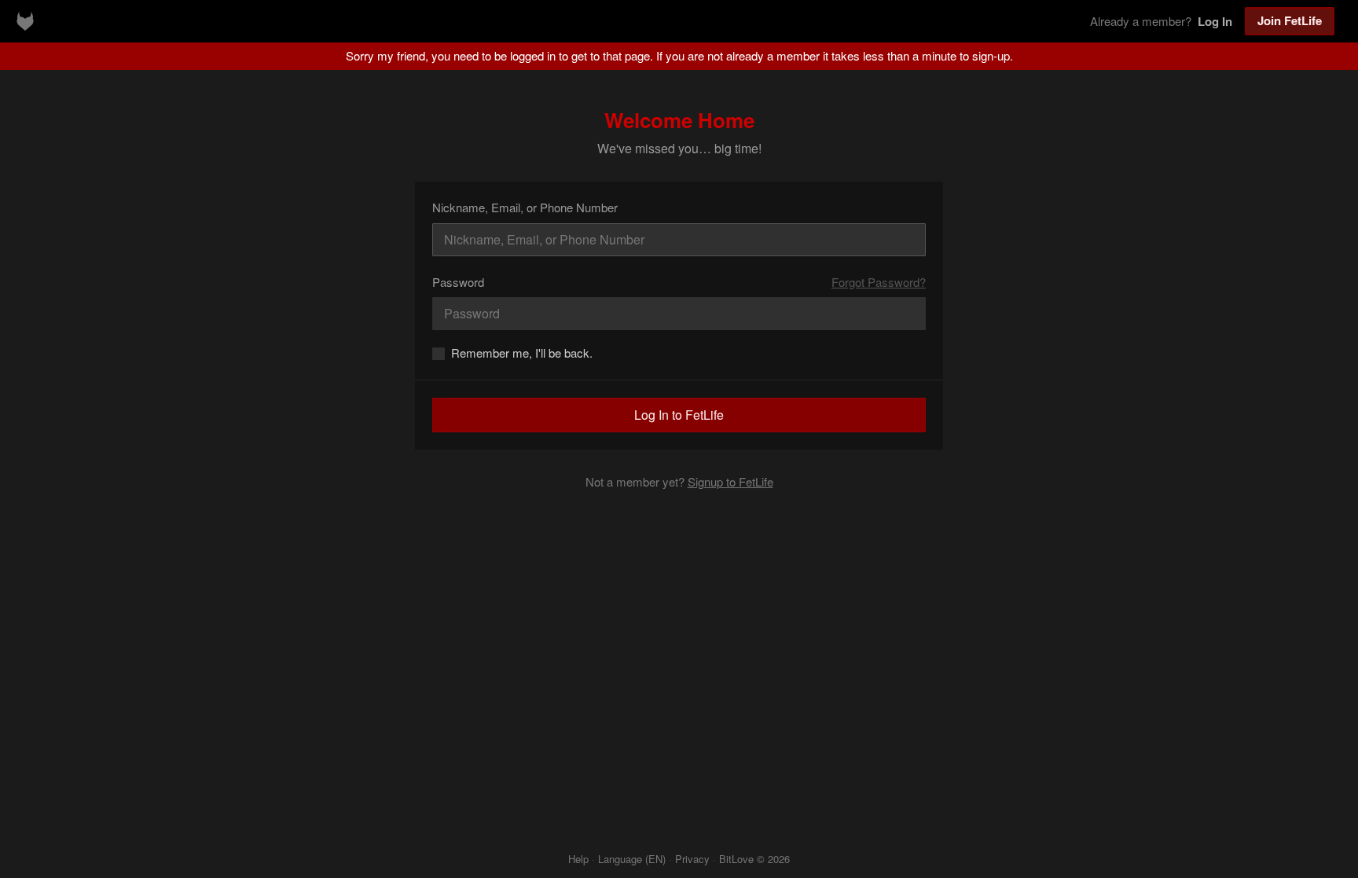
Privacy (692, 858)
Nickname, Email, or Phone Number (525, 207)
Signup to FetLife (730, 481)
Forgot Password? (878, 282)
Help (578, 858)
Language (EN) (632, 858)
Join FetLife (1289, 20)
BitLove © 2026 (754, 858)
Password (458, 282)
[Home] (25, 21)
